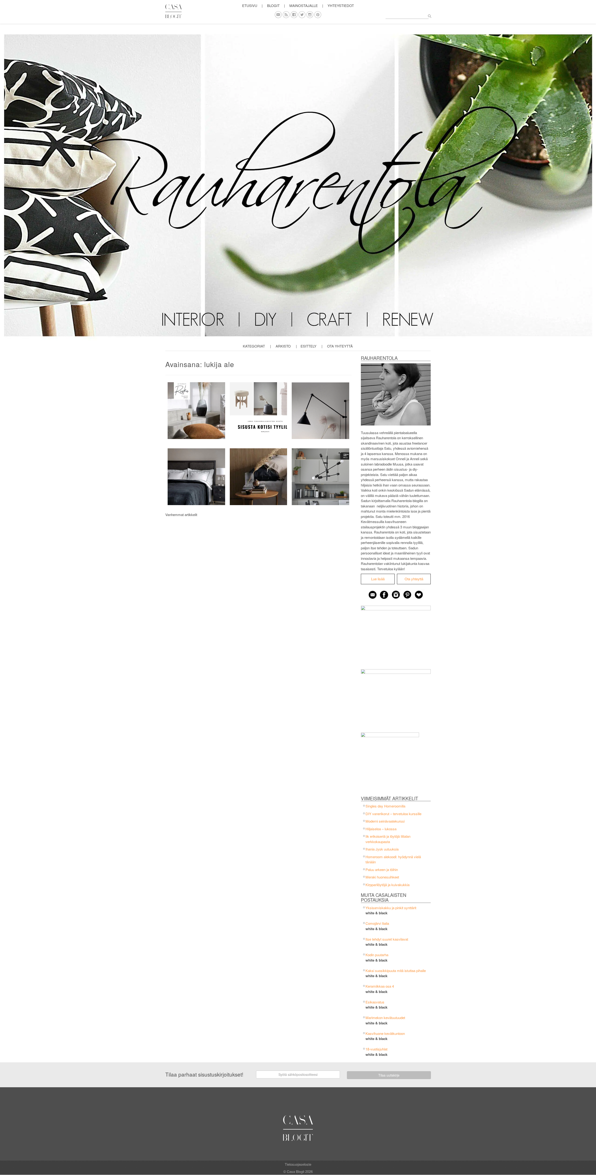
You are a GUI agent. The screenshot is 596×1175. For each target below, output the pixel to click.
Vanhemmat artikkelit (181, 514)
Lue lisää (378, 578)
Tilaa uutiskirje (389, 1075)
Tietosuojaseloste (298, 1164)
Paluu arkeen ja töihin (382, 869)
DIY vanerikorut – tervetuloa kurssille (393, 813)
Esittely (308, 346)
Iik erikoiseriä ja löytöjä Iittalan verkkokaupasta (388, 839)
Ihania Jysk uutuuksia (382, 849)
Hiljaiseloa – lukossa (381, 828)
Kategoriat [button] (254, 346)
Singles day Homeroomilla (385, 806)
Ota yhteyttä (340, 346)
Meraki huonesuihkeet (382, 876)
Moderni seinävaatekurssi (385, 821)
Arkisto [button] (283, 346)
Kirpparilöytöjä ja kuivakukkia (388, 884)
